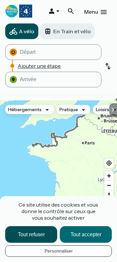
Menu (91, 11)
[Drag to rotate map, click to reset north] (109, 194)
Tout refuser (31, 234)
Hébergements (25, 109)
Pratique (68, 109)
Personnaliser (59, 251)
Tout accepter (86, 234)
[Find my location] (109, 163)
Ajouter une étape (39, 66)
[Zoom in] (109, 176)
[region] (58, 161)
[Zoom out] (109, 185)
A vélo (26, 31)
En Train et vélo (72, 31)
